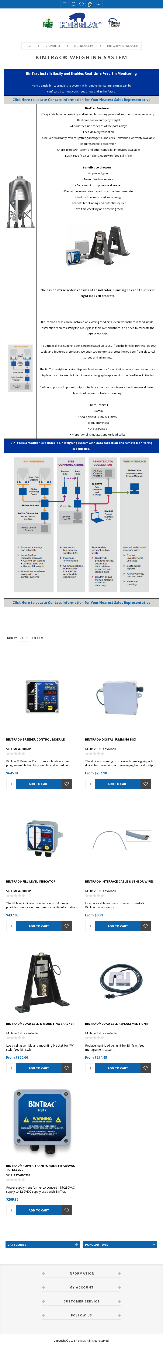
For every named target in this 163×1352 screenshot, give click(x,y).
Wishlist (81, 4)
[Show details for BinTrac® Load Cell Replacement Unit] (121, 981)
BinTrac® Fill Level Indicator (30, 881)
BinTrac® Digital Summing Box (110, 739)
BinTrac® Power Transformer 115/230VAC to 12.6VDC (40, 1168)
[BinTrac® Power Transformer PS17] (42, 1124)
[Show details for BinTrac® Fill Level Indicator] (42, 839)
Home (28, 45)
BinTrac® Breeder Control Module (35, 739)
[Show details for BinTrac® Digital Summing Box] (121, 697)
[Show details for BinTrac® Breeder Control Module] (42, 697)
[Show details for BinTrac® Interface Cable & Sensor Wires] (121, 839)
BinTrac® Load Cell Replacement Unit (117, 1024)
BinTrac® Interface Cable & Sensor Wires (119, 881)
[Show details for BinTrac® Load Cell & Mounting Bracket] (42, 981)
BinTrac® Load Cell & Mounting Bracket (40, 1024)
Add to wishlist (67, 784)
